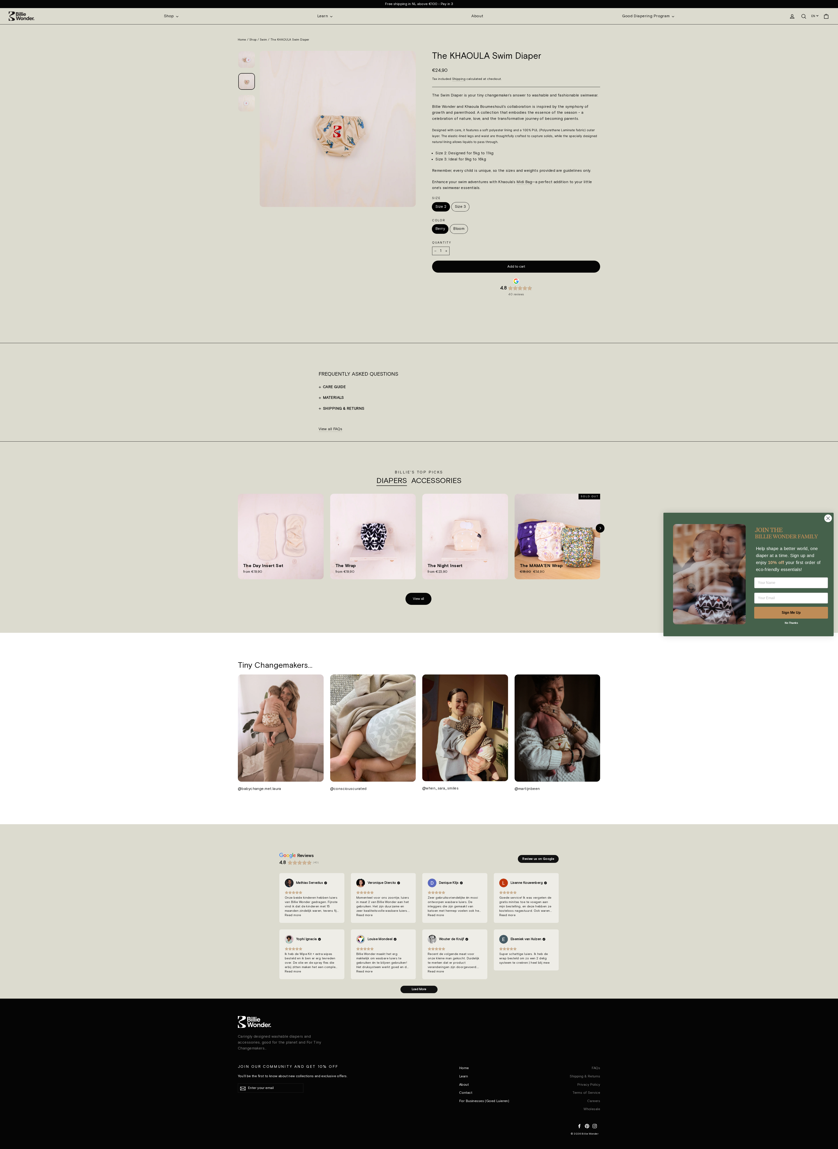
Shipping (458, 79)
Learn (323, 16)
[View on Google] (289, 883)
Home (242, 40)
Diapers (391, 480)
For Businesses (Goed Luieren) (484, 1101)
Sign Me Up (791, 612)
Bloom (458, 228)
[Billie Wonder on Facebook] (579, 1125)
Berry (440, 228)
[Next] (600, 528)
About (477, 16)
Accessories (436, 480)
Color (438, 220)
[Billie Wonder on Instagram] (594, 1125)
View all (418, 599)
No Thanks (791, 622)
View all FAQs (330, 429)
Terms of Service (586, 1093)
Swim (263, 40)
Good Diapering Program (646, 16)
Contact (465, 1093)
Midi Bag (524, 182)
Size (436, 198)
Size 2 (440, 206)
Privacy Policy (588, 1084)
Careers (593, 1101)
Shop (169, 16)
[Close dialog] (828, 518)
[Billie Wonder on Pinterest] (587, 1125)
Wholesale (592, 1109)
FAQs (596, 1068)
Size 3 (460, 206)
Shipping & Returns (585, 1076)
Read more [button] (293, 915)
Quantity (441, 242)
